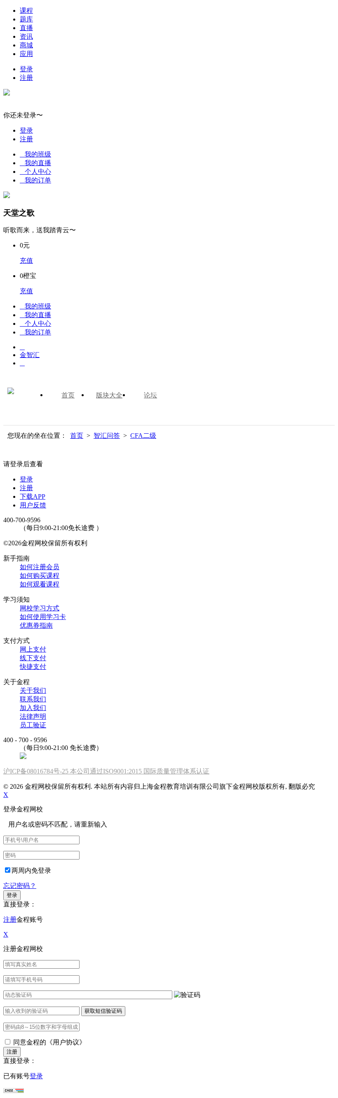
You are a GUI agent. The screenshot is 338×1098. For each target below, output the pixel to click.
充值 (26, 260)
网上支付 (33, 649)
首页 (68, 395)
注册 (26, 77)
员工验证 (33, 725)
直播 (26, 27)
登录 (26, 68)
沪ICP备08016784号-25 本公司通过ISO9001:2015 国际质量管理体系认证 (106, 771)
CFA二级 (143, 435)
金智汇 (30, 354)
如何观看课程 (39, 584)
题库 (26, 19)
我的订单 (35, 180)
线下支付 (33, 657)
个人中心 (35, 171)
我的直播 (35, 162)
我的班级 (35, 154)
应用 (26, 53)
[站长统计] (13, 1090)
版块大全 (109, 395)
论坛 (150, 395)
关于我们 (33, 690)
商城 (26, 45)
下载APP (32, 496)
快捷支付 (33, 666)
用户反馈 (33, 505)
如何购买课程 (39, 575)
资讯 (26, 36)
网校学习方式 (39, 608)
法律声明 (33, 716)
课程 (26, 10)
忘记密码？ (19, 885)
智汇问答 (107, 435)
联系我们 (33, 699)
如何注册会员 (39, 566)
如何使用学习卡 (43, 616)
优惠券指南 (36, 625)
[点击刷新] (187, 995)
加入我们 (33, 707)
